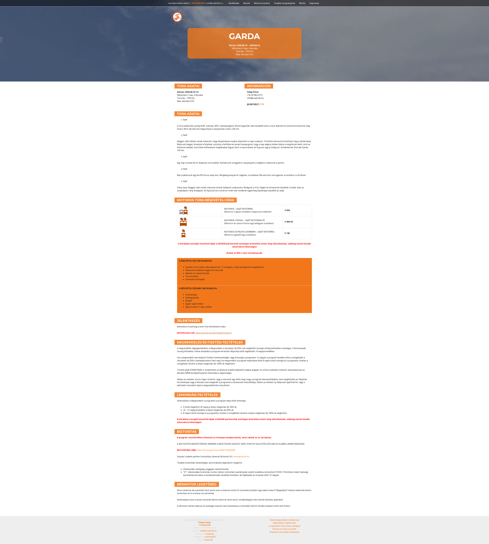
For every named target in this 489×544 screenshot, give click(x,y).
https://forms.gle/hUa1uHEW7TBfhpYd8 (216, 450)
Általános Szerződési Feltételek (284, 532)
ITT (261, 104)
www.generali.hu (241, 456)
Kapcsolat (314, 3)
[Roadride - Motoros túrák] (177, 17)
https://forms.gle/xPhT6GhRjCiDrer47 (214, 332)
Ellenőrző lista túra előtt (284, 529)
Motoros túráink (262, 3)
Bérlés (302, 3)
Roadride (209, 533)
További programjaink (284, 3)
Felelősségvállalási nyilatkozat (284, 520)
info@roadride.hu (208, 530)
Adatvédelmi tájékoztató (284, 522)
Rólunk (246, 3)
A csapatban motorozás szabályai (284, 526)
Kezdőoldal (234, 3)
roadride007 (210, 536)
